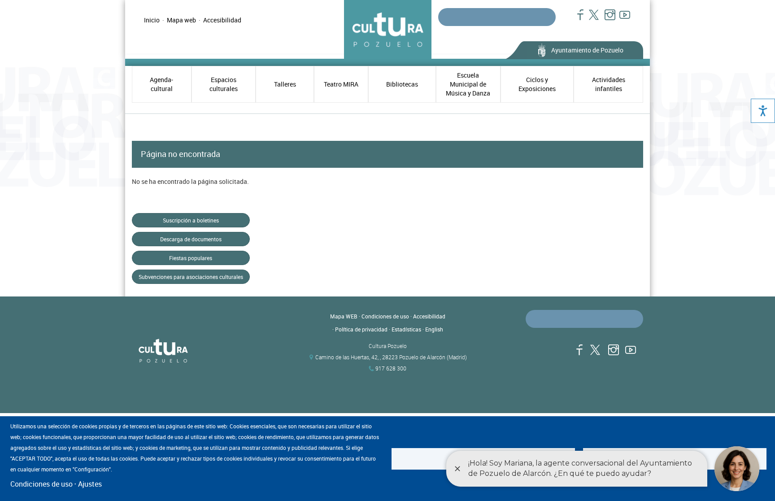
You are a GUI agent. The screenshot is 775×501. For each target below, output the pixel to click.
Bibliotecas (402, 84)
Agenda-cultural (161, 84)
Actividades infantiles (608, 84)
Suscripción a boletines (191, 220)
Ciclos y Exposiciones (537, 84)
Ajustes (90, 484)
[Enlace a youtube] (620, 19)
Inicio (152, 20)
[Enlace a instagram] (606, 19)
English (434, 329)
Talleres (285, 84)
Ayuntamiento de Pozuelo (587, 50)
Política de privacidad (361, 329)
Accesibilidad (222, 20)
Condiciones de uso (385, 316)
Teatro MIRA (341, 84)
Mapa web (181, 20)
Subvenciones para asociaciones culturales (191, 276)
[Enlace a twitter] (591, 19)
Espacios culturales (223, 84)
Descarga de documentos (191, 239)
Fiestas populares (190, 257)
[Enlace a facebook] (576, 19)
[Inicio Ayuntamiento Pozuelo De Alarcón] (212, 351)
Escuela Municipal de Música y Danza (468, 84)
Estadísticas (406, 329)
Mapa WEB (343, 316)
